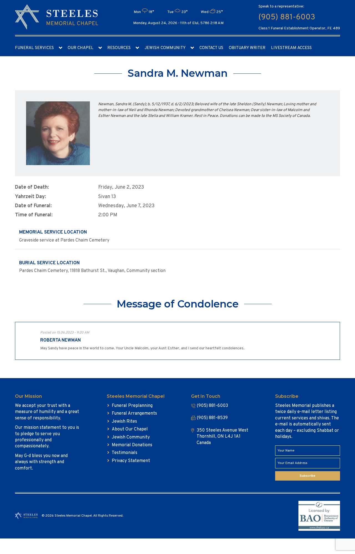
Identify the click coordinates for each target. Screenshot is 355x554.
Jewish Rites (124, 421)
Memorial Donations (132, 445)
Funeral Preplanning (132, 406)
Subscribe (307, 476)
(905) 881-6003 (286, 17)
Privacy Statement (131, 461)
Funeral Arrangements (134, 413)
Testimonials (124, 453)
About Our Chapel (130, 429)
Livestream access (291, 48)
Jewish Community (165, 48)
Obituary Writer (247, 48)
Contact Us (211, 48)
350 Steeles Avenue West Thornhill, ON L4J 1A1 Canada (222, 437)
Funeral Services (34, 48)
